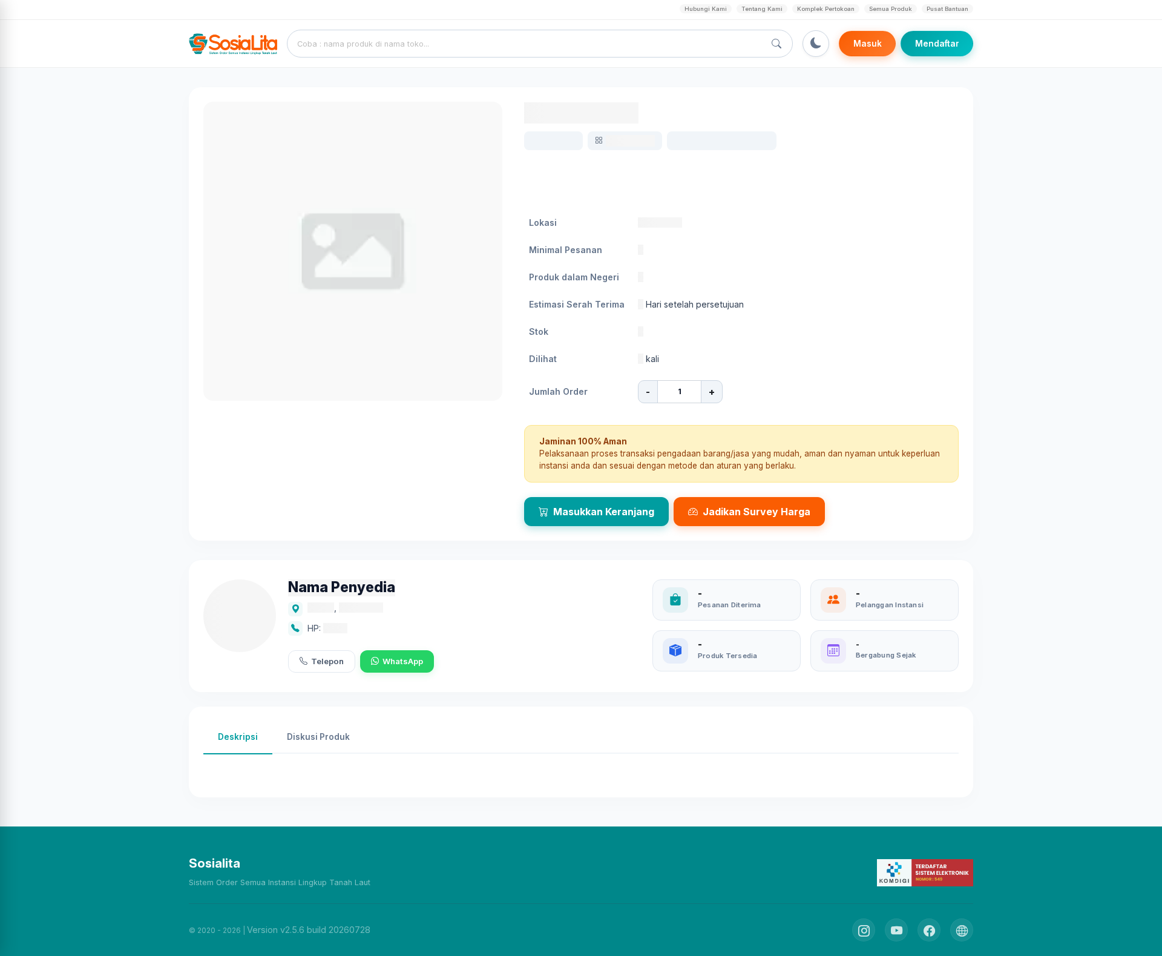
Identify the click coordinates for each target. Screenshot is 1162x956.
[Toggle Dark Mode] (816, 43)
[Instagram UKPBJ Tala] (863, 929)
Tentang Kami (762, 8)
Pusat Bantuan (947, 8)
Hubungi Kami (705, 8)
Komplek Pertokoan (826, 8)
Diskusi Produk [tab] (318, 737)
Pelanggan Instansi (890, 605)
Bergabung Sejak (886, 655)
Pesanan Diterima (729, 605)
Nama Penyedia (341, 587)
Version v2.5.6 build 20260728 (308, 930)
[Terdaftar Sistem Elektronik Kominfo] (925, 872)
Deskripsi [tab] (238, 737)
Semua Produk (890, 8)
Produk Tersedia (727, 655)
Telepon (327, 661)
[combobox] (528, 43)
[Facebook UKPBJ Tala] (928, 929)
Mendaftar (937, 43)
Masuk (867, 43)
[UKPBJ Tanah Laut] (961, 929)
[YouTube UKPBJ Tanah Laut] (896, 929)
